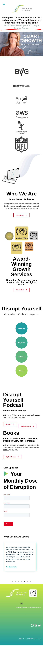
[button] (3, 3)
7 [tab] (31, 581)
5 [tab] (25, 581)
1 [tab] (13, 581)
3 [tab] (19, 581)
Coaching (21, 328)
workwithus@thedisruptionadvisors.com (28, 607)
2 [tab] (15, 581)
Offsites (21, 371)
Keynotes (21, 343)
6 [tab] (27, 581)
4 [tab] (21, 581)
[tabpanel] (20, 556)
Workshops (21, 357)
